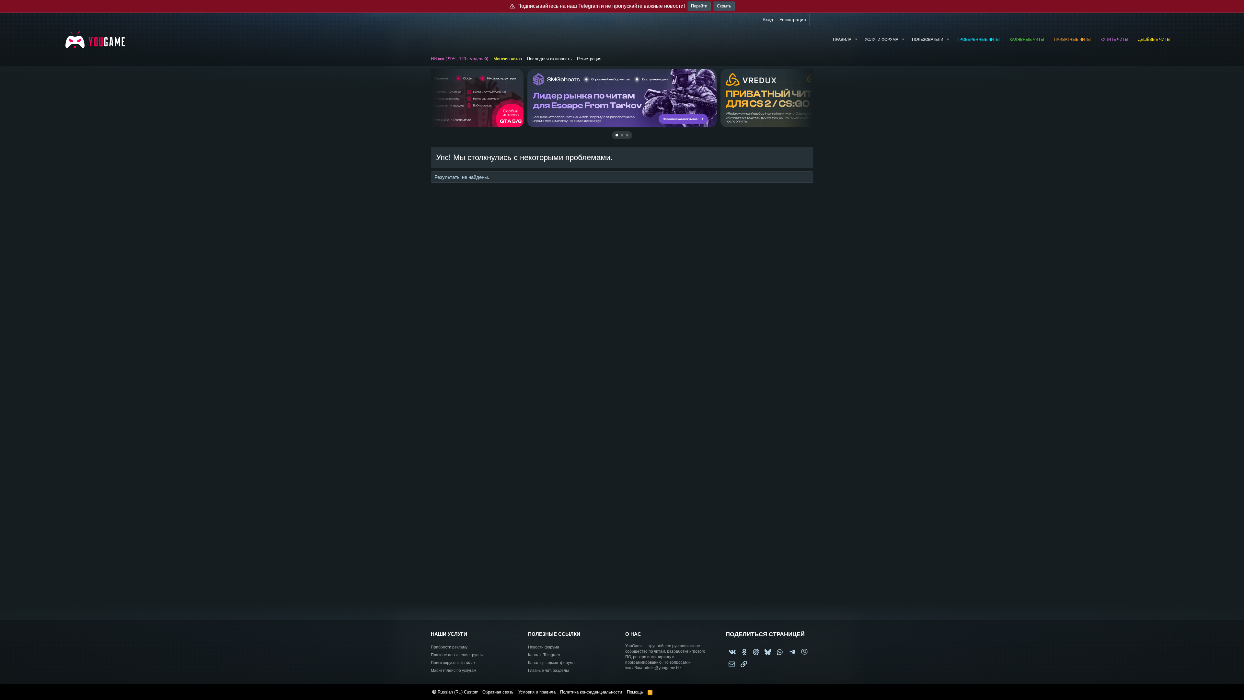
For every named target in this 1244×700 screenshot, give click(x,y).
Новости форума (543, 647)
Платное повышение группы (457, 655)
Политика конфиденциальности (591, 692)
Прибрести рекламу (449, 647)
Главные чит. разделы (548, 670)
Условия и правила (537, 692)
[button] (856, 39)
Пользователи (927, 39)
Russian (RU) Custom (457, 692)
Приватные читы (1072, 39)
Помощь (635, 692)
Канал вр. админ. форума (551, 662)
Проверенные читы (978, 39)
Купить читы (1114, 39)
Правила (842, 39)
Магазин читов (507, 58)
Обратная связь (497, 692)
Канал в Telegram (544, 655)
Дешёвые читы (1154, 39)
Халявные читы (1026, 39)
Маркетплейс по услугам (453, 670)
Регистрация (589, 58)
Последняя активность (549, 58)
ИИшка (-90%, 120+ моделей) (459, 58)
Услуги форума (881, 39)
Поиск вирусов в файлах (453, 662)
